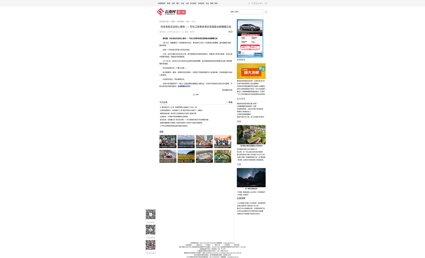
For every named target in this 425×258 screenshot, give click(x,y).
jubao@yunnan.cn (233, 257)
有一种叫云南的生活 (251, 189)
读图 (161, 132)
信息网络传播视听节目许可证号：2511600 (233, 247)
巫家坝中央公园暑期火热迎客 (222, 161)
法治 (207, 3)
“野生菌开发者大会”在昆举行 (222, 146)
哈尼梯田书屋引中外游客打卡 (247, 149)
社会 (182, 3)
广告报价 (208, 245)
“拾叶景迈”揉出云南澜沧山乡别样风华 (251, 146)
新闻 (168, 3)
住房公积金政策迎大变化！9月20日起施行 (251, 89)
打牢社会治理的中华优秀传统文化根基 (250, 211)
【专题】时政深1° (243, 195)
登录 (261, 3)
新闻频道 (181, 21)
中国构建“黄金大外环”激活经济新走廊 (189, 146)
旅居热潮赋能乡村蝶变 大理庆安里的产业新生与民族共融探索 (181, 123)
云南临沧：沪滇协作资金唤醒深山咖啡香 (174, 116)
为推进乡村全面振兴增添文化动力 (248, 214)
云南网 (172, 21)
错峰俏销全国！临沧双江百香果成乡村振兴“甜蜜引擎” (178, 113)
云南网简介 (189, 245)
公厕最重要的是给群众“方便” (247, 106)
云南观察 (241, 198)
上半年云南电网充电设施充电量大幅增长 (174, 126)
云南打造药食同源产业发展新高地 (169, 161)
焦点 (187, 21)
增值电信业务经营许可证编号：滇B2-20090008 (198, 253)
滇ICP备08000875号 (185, 247)
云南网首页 (161, 3)
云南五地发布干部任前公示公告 (248, 206)
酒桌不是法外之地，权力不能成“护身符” (251, 117)
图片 (177, 3)
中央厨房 (227, 245)
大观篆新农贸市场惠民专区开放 (205, 146)
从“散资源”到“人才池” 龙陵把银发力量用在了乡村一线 (178, 107)
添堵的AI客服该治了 (244, 111)
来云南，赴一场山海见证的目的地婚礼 (250, 152)
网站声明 (236, 245)
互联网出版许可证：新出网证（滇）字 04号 (212, 249)
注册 (265, 3)
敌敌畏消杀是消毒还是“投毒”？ (247, 103)
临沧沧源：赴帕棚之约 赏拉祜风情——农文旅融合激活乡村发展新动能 (184, 120)
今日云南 (163, 102)
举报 (230, 102)
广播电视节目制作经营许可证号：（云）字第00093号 (212, 251)
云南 (173, 3)
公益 (187, 3)
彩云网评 (193, 3)
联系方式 (217, 245)
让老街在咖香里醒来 (244, 114)
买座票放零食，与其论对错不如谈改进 (250, 109)
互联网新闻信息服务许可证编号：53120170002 (206, 247)
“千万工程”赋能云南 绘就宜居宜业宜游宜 (251, 94)
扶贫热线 (201, 3)
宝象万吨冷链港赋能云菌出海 (204, 161)
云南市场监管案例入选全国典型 (248, 83)
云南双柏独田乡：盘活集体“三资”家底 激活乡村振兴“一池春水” (181, 110)
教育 (211, 3)
